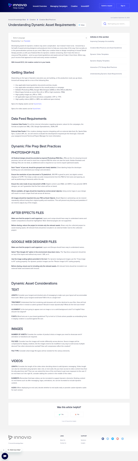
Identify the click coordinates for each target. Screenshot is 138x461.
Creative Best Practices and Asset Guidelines (106, 48)
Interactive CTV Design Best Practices (103, 67)
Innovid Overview (40, 6)
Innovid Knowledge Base (17, 20)
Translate (27, 41)
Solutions (83, 440)
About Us (62, 440)
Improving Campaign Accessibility (102, 41)
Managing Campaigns (58, 6)
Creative (74, 6)
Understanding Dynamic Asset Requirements (106, 74)
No (78, 414)
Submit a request (106, 6)
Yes (62, 414)
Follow (82, 25)
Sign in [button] (123, 6)
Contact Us (63, 443)
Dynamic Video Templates (99, 54)
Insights (83, 443)
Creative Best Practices (47, 20)
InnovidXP (85, 6)
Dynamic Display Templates (100, 61)
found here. (38, 104)
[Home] (17, 6)
